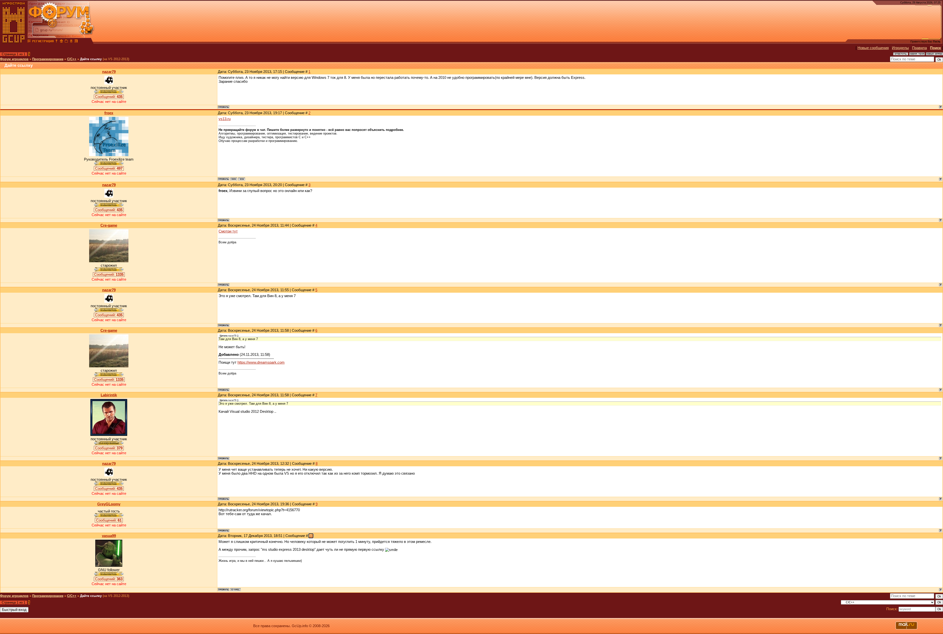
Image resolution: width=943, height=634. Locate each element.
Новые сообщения (873, 48)
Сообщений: (109, 97)
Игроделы (900, 48)
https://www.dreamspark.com (261, 362)
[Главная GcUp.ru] (14, 42)
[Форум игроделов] (29, 42)
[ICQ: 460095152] (241, 179)
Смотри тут (228, 231)
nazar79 (109, 72)
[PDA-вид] (71, 42)
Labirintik (109, 395)
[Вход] (56, 42)
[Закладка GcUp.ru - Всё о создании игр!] (66, 42)
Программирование (47, 59)
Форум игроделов (14, 59)
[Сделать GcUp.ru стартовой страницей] (61, 42)
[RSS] (76, 42)
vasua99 (109, 536)
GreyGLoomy (108, 504)
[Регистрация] (43, 42)
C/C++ (71, 59)
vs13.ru (225, 119)
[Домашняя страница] (233, 179)
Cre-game (108, 225)
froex (108, 113)
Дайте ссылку (91, 59)
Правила (919, 48)
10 (311, 536)
